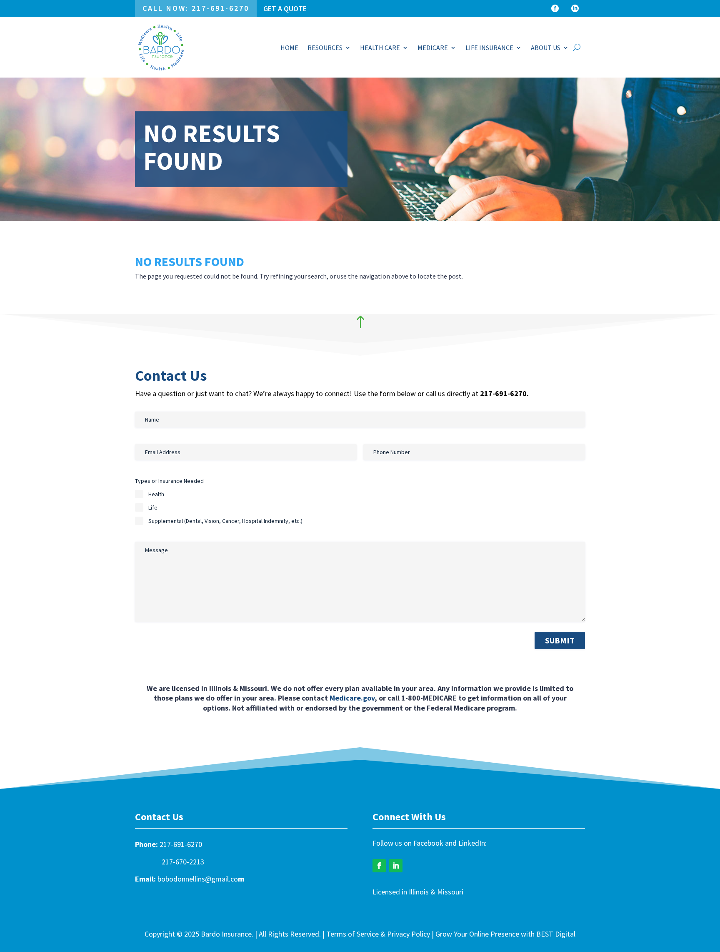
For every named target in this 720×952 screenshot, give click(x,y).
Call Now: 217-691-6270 (195, 8)
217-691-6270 (181, 844)
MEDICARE (433, 47)
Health (156, 494)
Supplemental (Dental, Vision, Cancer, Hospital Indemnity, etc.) (225, 521)
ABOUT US (545, 47)
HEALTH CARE (380, 47)
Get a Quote (285, 8)
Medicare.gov (352, 698)
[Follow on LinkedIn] (395, 865)
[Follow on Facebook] (379, 865)
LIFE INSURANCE (489, 47)
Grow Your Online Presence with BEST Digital (505, 934)
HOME (289, 47)
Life (153, 507)
